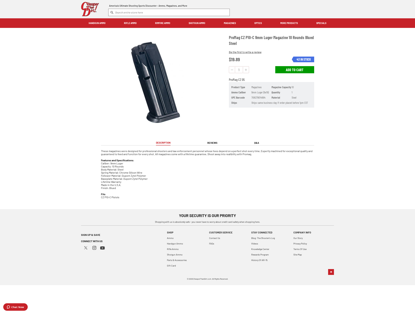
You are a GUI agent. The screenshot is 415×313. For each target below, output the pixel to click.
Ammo (170, 238)
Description (163, 142)
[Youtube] (102, 247)
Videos (254, 243)
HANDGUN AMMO (97, 23)
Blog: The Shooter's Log (263, 238)
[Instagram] (94, 247)
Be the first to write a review (245, 52)
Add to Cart (294, 69)
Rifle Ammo (173, 249)
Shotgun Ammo (175, 254)
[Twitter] (86, 247)
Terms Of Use (300, 249)
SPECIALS (321, 23)
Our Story (298, 238)
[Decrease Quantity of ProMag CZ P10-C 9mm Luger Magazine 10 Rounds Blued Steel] (232, 69)
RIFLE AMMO (130, 23)
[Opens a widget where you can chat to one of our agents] (15, 307)
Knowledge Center (260, 249)
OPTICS (258, 23)
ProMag (233, 80)
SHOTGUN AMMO (197, 23)
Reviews (212, 142)
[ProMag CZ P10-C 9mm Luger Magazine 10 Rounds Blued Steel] (154, 83)
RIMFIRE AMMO (162, 23)
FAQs (211, 243)
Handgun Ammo (175, 243)
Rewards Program (260, 254)
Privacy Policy (300, 243)
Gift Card (171, 265)
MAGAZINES (230, 23)
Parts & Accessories (177, 260)
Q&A (256, 142)
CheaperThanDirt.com (202, 279)
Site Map (297, 254)
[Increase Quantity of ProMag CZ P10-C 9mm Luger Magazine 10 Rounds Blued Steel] (246, 69)
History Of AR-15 (259, 260)
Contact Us (214, 238)
